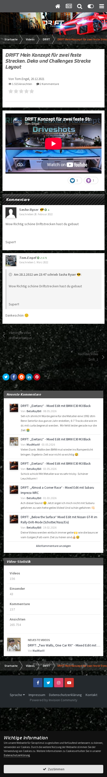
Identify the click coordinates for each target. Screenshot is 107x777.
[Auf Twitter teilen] (5, 377)
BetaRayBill (34, 411)
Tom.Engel (27, 258)
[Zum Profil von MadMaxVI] (14, 441)
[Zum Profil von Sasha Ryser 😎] (10, 212)
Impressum (37, 695)
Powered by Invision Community (53, 700)
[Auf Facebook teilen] (13, 377)
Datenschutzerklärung (65, 695)
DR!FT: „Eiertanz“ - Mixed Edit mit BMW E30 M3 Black (56, 406)
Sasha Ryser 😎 (31, 210)
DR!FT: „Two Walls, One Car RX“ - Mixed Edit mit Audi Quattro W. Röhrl (64, 645)
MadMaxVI (33, 444)
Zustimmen (55, 769)
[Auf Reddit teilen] (21, 377)
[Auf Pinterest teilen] (36, 377)
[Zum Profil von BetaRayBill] (14, 408)
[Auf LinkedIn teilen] (29, 377)
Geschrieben (36, 214)
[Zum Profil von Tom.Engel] (10, 260)
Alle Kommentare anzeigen (53, 546)
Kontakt (91, 695)
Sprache (16, 695)
